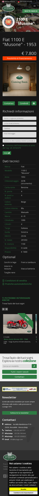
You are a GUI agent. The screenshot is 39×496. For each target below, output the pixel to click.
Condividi (24, 103)
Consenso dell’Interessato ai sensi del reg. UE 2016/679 (19, 146)
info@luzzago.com (16, 439)
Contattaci (9, 103)
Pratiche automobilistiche (18, 284)
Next (6, 309)
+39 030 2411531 (19, 430)
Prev (3, 309)
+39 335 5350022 (20, 436)
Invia (6, 153)
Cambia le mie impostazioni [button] (23, 493)
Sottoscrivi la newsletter (19, 413)
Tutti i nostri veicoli (19, 372)
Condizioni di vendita (15, 280)
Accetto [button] (23, 489)
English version (9, 1)
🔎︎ (34, 366)
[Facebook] (5, 476)
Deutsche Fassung (26, 1)
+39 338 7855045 (20, 433)
